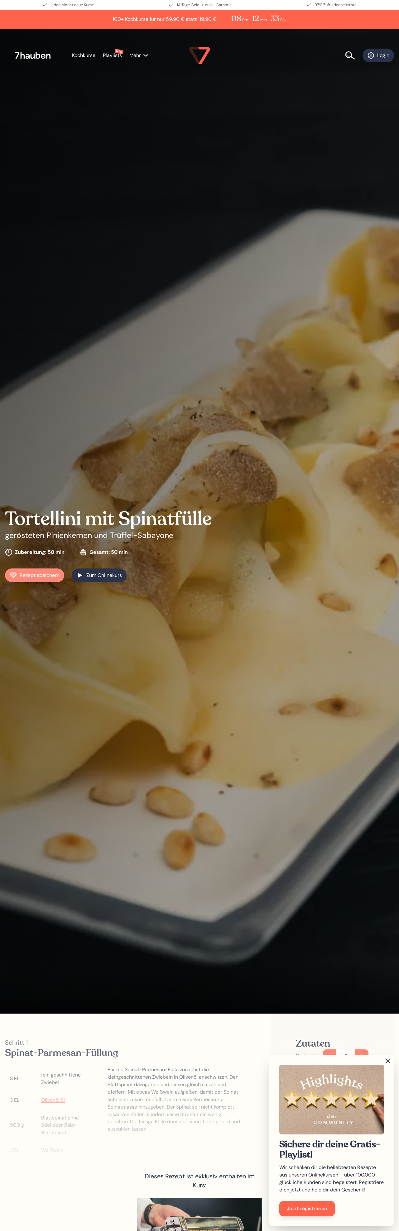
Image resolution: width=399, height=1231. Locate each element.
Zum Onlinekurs (104, 575)
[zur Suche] (354, 55)
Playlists (112, 55)
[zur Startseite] (36, 55)
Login (383, 55)
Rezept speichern (40, 575)
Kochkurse (83, 55)
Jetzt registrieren (307, 1208)
